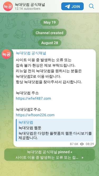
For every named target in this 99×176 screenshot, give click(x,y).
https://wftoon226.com (35, 115)
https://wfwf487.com (33, 98)
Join (76, 6)
